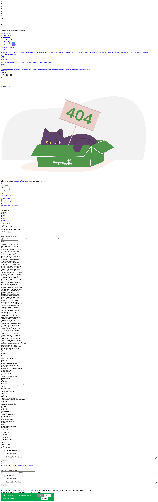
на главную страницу (20, 181)
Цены (2, 56)
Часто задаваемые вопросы (9, 62)
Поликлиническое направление (10, 52)
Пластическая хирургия (69, 52)
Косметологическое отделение (86, 52)
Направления (5, 220)
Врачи (3, 57)
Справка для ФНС (46, 62)
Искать (3, 187)
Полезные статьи (24, 69)
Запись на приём (8, 47)
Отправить (4, 460)
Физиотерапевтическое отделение (122, 52)
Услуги (3, 49)
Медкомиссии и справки (104, 52)
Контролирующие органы (61, 69)
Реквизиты (40, 69)
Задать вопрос (48, 69)
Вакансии (33, 69)
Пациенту (4, 59)
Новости (16, 69)
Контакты (4, 72)
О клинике (4, 66)
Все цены (13, 54)
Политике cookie (20, 498)
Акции (3, 64)
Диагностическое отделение (29, 52)
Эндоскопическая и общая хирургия (50, 52)
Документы (9, 69)
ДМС (38, 62)
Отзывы (3, 69)
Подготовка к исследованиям (27, 62)
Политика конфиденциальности (80, 69)
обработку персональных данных (23, 465)
